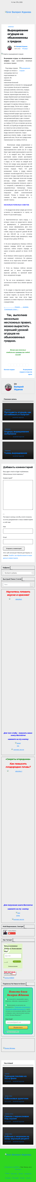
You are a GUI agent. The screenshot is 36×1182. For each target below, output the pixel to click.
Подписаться (18, 1027)
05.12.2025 (8, 1121)
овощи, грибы (8, 1096)
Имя (4, 526)
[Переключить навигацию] (18, 17)
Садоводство (27, 1173)
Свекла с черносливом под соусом (16, 1117)
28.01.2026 (8, 1101)
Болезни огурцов (9, 369)
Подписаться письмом (12, 966)
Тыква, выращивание (15, 453)
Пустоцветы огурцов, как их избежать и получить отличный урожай (17, 414)
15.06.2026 (8, 1081)
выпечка (7, 1073)
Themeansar (18, 1169)
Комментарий (8, 478)
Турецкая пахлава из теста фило (15, 1077)
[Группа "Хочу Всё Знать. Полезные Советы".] (9, 973)
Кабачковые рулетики (16, 1098)
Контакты (28, 1178)
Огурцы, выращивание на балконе (16, 432)
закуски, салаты (9, 1113)
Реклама (22, 1178)
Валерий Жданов (21, 46)
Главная (7, 1173)
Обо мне (21, 1173)
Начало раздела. (16, 307)
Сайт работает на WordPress (12, 1167)
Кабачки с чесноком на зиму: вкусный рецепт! (16, 1137)
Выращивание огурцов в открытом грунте (26, 372)
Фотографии (15, 1178)
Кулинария (8, 1178)
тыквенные (11, 26)
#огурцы (25, 48)
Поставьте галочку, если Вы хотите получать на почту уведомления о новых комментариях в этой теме (18, 519)
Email (5, 537)
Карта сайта (14, 1173)
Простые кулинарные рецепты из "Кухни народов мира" (12, 948)
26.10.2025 (8, 1141)
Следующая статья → (11, 309)
